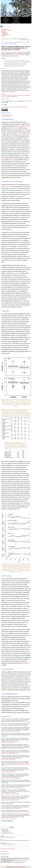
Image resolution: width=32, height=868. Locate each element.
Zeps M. (25, 52)
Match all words (5, 830)
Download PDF (24, 107)
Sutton (3, 159)
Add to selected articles (26, 39)
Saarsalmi (28, 126)
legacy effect (15, 96)
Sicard (14, 128)
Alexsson (13, 626)
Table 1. (3, 409)
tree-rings (25, 95)
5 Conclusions (4, 33)
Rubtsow (8, 211)
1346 (17, 38)
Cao (27, 134)
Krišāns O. (15, 52)
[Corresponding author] (19, 42)
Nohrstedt (19, 126)
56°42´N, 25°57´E (6, 186)
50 (9, 38)
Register (2, 836)
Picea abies (3, 95)
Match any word (5, 829)
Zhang (9, 639)
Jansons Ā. (3, 52)
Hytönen (11, 159)
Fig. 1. (2, 399)
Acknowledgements (6, 34)
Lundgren (20, 134)
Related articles (4, 851)
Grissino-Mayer (17, 273)
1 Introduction (4, 29)
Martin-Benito (24, 663)
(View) (7, 98)
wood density (10, 95)
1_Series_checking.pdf (6, 114)
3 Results (3, 31)
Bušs (28, 205)
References (4, 35)
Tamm (9, 147)
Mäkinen (9, 134)
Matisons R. (9, 52)
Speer (21, 301)
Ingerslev (19, 142)
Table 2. (7, 442)
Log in (2, 839)
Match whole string (5, 831)
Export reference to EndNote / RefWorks (8, 848)
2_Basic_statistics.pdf (5, 115)
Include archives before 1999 (7, 833)
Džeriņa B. (20, 52)
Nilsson (7, 598)
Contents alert (3, 842)
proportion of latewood (18, 95)
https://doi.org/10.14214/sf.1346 (11, 56)
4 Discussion (4, 32)
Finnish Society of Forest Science (19, 866)
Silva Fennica (4, 38)
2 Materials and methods (6, 30)
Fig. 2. (3, 563)
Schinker (7, 246)
